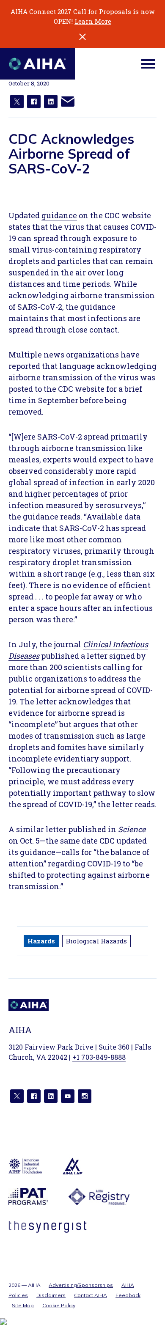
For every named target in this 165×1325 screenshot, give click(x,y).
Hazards (41, 941)
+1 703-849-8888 (99, 1057)
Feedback (128, 1295)
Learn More (92, 21)
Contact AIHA (90, 1295)
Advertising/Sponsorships (81, 1285)
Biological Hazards (96, 941)
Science (132, 829)
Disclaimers (51, 1295)
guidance (59, 215)
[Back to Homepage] (37, 64)
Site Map (23, 1305)
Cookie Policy (58, 1305)
